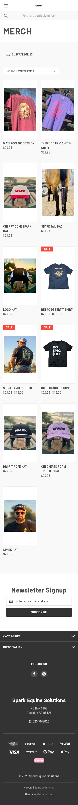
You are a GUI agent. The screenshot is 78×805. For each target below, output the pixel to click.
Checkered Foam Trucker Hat (53, 469)
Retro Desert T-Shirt (57, 310)
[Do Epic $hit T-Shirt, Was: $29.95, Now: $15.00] (58, 354)
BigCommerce (46, 787)
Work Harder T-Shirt (18, 388)
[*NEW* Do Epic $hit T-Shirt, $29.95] (58, 109)
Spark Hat (10, 550)
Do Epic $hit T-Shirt (55, 388)
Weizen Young (45, 794)
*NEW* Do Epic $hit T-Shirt (56, 146)
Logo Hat (10, 310)
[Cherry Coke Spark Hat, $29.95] (20, 192)
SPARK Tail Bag (52, 226)
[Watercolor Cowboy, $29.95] (20, 109)
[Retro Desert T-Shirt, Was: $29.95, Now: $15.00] (58, 275)
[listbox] (36, 71)
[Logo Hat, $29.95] (20, 275)
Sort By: (10, 70)
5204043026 (41, 721)
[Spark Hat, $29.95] (20, 515)
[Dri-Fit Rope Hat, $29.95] (20, 432)
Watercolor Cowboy (18, 143)
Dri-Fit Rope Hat (15, 467)
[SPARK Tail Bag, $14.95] (58, 192)
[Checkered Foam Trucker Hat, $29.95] (58, 432)
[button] (39, 54)
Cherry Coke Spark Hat (17, 229)
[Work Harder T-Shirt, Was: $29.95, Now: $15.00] (20, 354)
